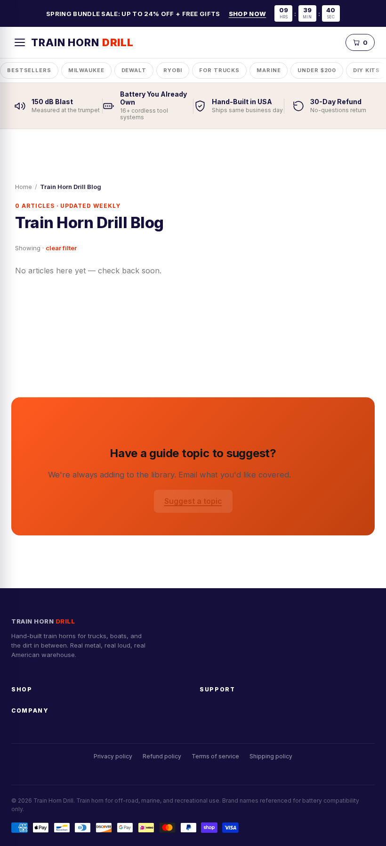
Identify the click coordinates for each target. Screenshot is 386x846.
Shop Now (247, 13)
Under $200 (317, 70)
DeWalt (133, 70)
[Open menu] (19, 42)
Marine (269, 70)
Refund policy (162, 756)
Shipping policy (270, 756)
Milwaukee (86, 70)
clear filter (61, 248)
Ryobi (172, 70)
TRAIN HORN (82, 42)
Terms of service (215, 756)
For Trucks (219, 70)
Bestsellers (29, 70)
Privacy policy (113, 756)
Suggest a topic (193, 501)
